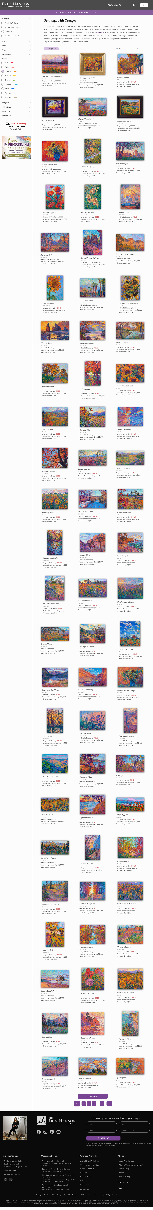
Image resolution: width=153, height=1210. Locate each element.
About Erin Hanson (126, 1161)
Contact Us (123, 1182)
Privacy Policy (141, 1143)
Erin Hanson (100, 32)
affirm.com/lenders (141, 1200)
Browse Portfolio (87, 1169)
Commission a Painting (89, 1165)
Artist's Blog (124, 1169)
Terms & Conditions (70, 1195)
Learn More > (84, 1190)
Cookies (46, 1195)
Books (82, 1180)
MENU (144, 5)
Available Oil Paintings (89, 1161)
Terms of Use (130, 1143)
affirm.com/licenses (50, 1204)
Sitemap (38, 1195)
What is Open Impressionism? (130, 1165)
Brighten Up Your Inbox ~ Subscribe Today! (76, 12)
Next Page (92, 1096)
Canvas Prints (86, 1176)
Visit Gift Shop (124, 1176)
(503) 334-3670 (114, 5)
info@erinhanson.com (12, 1174)
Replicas (83, 1173)
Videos (121, 1173)
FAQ (120, 1188)
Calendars (84, 1184)
